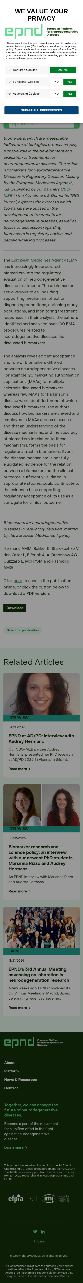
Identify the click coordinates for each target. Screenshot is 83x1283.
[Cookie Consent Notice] (41, 61)
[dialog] (41, 61)
